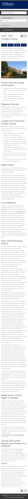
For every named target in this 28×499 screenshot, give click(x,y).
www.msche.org (20, 211)
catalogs (4, 495)
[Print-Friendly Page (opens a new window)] (21, 35)
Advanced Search (6, 25)
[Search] (26, 20)
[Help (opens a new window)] (25, 35)
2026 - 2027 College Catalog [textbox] (8, 12)
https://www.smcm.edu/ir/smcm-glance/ (13, 435)
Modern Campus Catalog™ (17, 497)
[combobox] (14, 12)
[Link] (4, 46)
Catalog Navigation (8, 30)
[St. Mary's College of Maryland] (8, 4)
